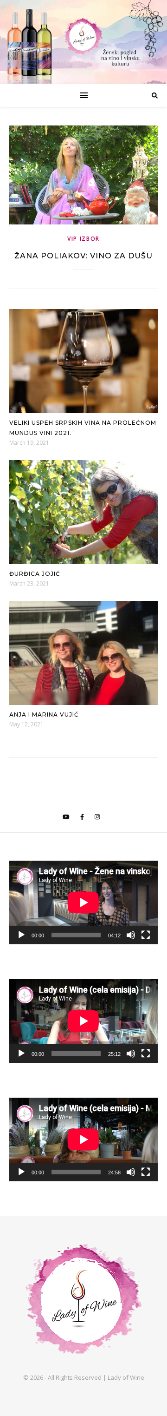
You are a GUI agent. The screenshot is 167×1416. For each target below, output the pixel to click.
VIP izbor (83, 239)
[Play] (21, 935)
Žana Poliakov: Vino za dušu (83, 255)
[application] (83, 902)
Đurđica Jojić (34, 573)
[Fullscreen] (145, 935)
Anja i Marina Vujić (44, 714)
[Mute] (130, 935)
